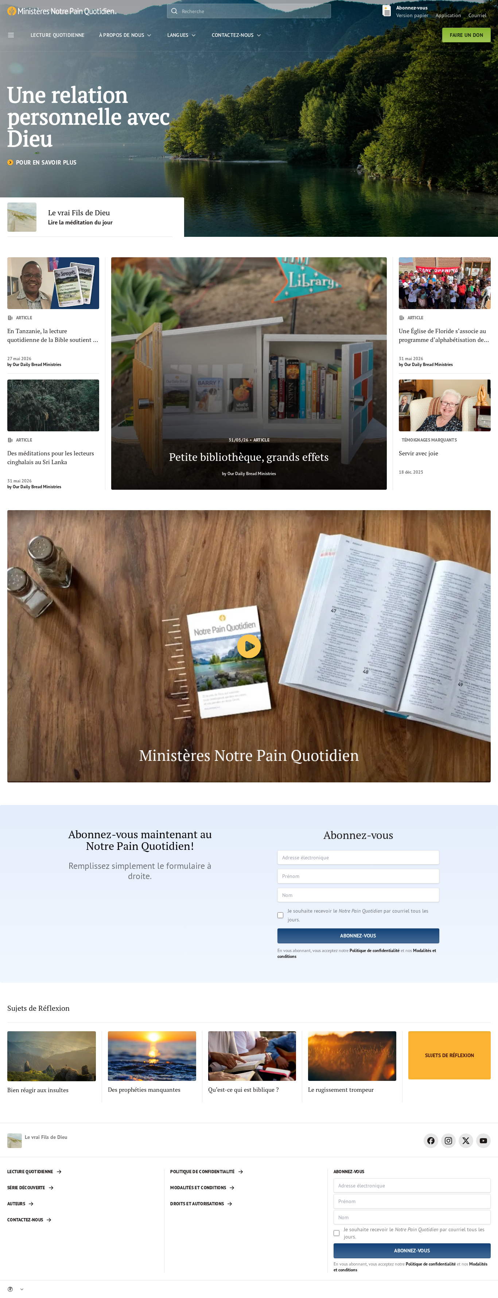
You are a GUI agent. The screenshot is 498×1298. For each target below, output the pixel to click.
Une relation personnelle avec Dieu (88, 116)
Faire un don (466, 35)
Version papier (412, 15)
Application (448, 15)
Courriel (477, 15)
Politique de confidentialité (375, 950)
